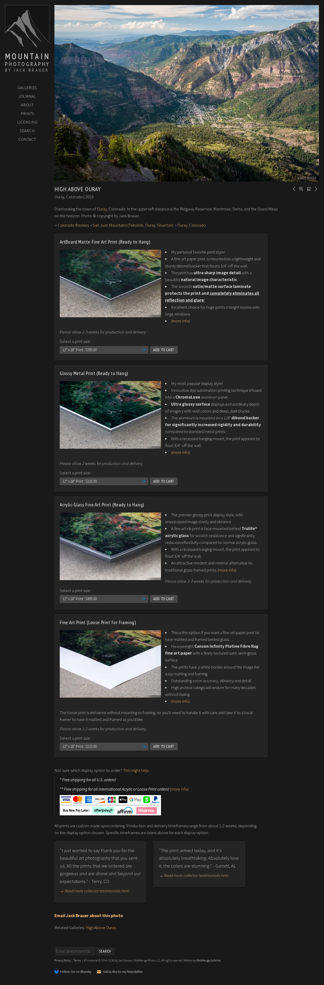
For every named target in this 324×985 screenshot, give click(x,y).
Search (27, 130)
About (27, 105)
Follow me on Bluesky (75, 972)
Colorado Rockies (73, 225)
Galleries (27, 87)
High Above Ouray (101, 927)
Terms (77, 960)
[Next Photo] (315, 188)
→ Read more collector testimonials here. (95, 891)
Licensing (27, 122)
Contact (27, 139)
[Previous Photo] (293, 188)
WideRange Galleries (208, 960)
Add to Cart (163, 349)
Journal (27, 96)
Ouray (102, 209)
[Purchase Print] (308, 188)
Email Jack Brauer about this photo (88, 915)
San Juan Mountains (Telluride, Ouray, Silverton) (133, 225)
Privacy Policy (62, 960)
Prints (27, 113)
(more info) (180, 321)
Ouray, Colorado (191, 225)
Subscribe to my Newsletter (123, 971)
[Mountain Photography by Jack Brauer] (27, 46)
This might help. (136, 770)
